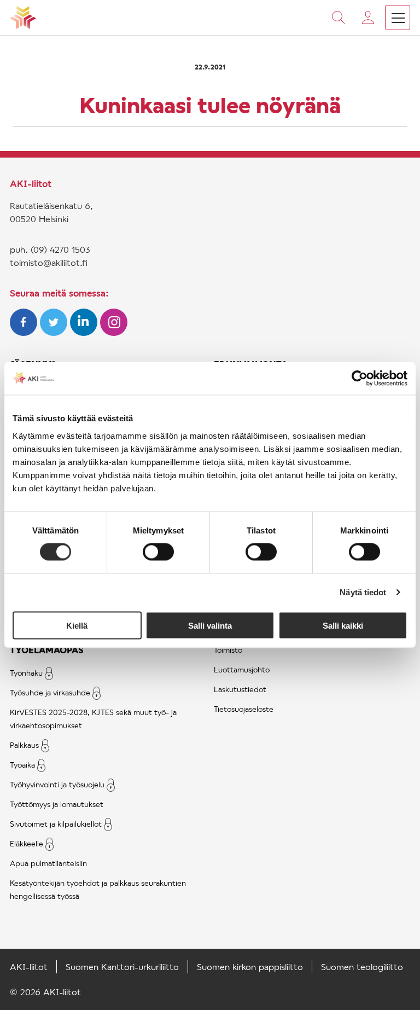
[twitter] (55, 332)
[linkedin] (85, 332)
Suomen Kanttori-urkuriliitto (122, 966)
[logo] (23, 17)
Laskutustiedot (240, 689)
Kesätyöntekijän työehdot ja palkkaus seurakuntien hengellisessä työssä (98, 889)
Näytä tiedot (363, 592)
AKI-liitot (29, 966)
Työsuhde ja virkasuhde (50, 692)
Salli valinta (210, 625)
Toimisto (228, 649)
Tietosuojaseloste (243, 708)
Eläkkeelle (26, 843)
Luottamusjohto (242, 669)
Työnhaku (26, 672)
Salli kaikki (343, 625)
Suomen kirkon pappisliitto (250, 966)
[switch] (158, 552)
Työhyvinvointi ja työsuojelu (57, 784)
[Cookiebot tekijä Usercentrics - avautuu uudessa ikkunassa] (359, 378)
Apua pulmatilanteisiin (48, 863)
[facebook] (25, 332)
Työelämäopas (47, 650)
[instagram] (113, 332)
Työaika (22, 764)
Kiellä (77, 625)
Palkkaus (24, 745)
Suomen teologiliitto (362, 966)
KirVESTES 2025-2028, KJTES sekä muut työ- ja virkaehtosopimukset (93, 718)
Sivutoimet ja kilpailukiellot (56, 823)
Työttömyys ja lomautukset (56, 804)
